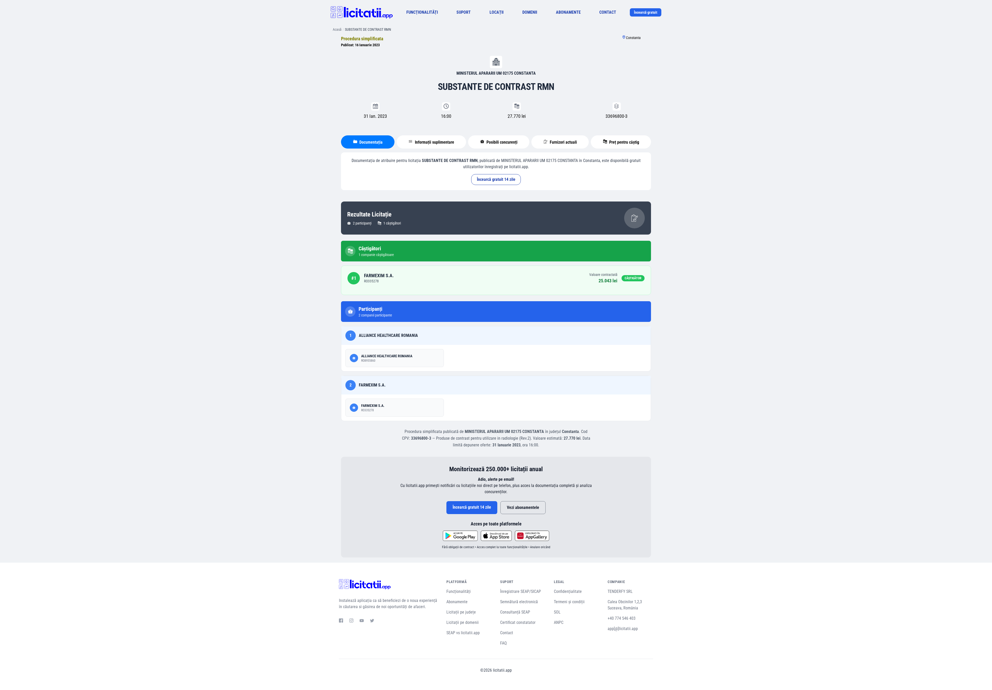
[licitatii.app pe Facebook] (341, 621)
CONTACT (607, 12)
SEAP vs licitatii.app (463, 632)
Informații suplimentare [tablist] (434, 142)
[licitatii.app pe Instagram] (351, 621)
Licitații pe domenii (462, 622)
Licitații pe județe (461, 612)
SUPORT (463, 12)
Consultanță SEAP (515, 612)
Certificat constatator (518, 622)
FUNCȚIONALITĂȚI (422, 12)
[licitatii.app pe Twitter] (372, 621)
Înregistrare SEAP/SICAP (520, 591)
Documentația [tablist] (370, 142)
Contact (506, 632)
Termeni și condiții (569, 601)
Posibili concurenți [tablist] (501, 142)
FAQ (503, 643)
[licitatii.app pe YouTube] (362, 621)
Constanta (633, 38)
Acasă (337, 29)
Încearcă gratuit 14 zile (496, 179)
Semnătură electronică (519, 601)
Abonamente (457, 601)
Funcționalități (458, 591)
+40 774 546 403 (622, 618)
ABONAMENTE (568, 12)
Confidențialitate (568, 591)
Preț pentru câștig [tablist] (623, 142)
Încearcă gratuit (645, 12)
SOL (557, 612)
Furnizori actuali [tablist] (563, 142)
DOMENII (529, 12)
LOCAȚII (496, 12)
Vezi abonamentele (523, 507)
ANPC (558, 622)
